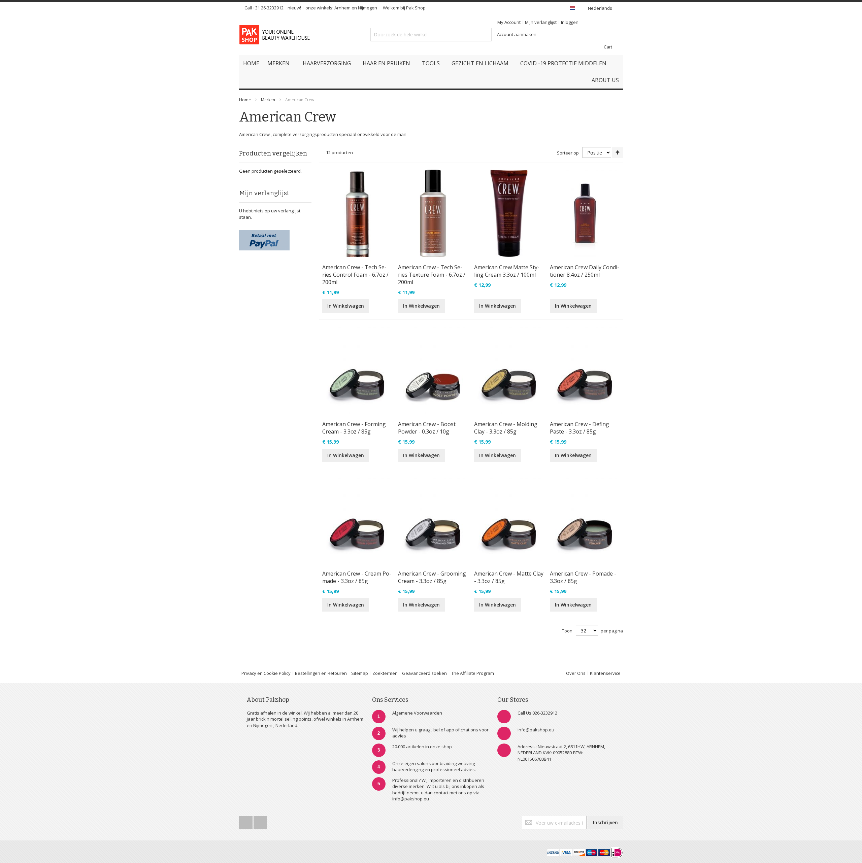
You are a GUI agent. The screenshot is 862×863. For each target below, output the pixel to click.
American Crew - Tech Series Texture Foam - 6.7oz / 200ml (431, 275)
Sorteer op (568, 153)
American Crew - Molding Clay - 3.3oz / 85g (505, 427)
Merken (268, 100)
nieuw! (294, 8)
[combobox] (431, 34)
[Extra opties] (264, 233)
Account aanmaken (516, 34)
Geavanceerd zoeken (424, 673)
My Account (509, 22)
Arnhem (342, 8)
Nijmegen (367, 8)
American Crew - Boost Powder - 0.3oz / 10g (427, 427)
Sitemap (359, 673)
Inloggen (569, 22)
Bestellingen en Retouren (321, 673)
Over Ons (576, 673)
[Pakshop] (275, 35)
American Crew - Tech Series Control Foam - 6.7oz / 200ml (355, 275)
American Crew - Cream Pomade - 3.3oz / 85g (356, 577)
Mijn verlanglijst (541, 22)
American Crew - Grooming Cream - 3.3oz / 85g (432, 577)
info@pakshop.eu (536, 730)
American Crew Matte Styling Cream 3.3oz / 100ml (506, 271)
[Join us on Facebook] (246, 821)
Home (245, 100)
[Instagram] (260, 821)
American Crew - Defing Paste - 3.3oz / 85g (579, 427)
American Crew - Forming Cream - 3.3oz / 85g (354, 427)
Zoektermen (385, 673)
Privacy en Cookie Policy (266, 673)
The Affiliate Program (472, 673)
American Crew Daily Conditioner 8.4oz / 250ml (584, 271)
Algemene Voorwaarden (417, 713)
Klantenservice (605, 673)
